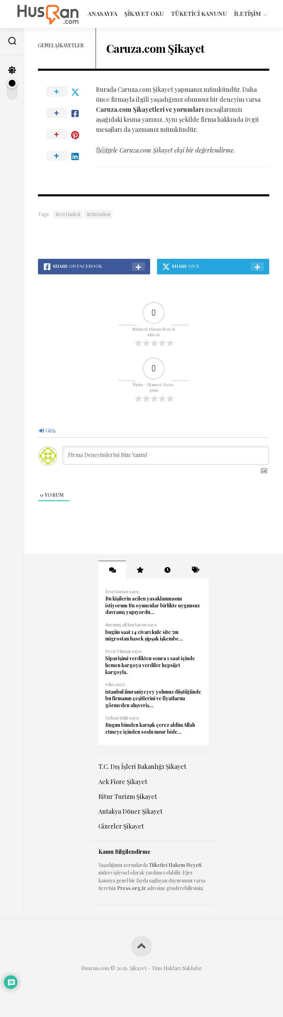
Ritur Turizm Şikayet (127, 796)
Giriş (50, 430)
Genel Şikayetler (61, 45)
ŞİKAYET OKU (144, 13)
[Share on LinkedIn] (67, 156)
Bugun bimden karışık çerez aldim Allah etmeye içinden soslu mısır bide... (150, 728)
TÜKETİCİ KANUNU (199, 13)
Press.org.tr (131, 888)
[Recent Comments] (112, 570)
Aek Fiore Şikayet (122, 782)
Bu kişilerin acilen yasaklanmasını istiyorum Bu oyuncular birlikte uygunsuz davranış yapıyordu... (152, 605)
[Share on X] (67, 91)
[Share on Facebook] (67, 113)
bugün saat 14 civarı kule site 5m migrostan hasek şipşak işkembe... (144, 635)
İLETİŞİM (247, 13)
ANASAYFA (102, 13)
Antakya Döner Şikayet (130, 811)
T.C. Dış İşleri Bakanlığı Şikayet (142, 766)
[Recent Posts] (167, 570)
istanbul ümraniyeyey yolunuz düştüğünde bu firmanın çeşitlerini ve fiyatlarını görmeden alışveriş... (153, 698)
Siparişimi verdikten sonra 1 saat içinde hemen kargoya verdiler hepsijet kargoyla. (150, 665)
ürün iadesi (98, 214)
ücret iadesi (68, 214)
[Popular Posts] (140, 570)
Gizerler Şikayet (121, 826)
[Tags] (195, 570)
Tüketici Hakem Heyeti (175, 865)
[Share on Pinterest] (67, 134)
